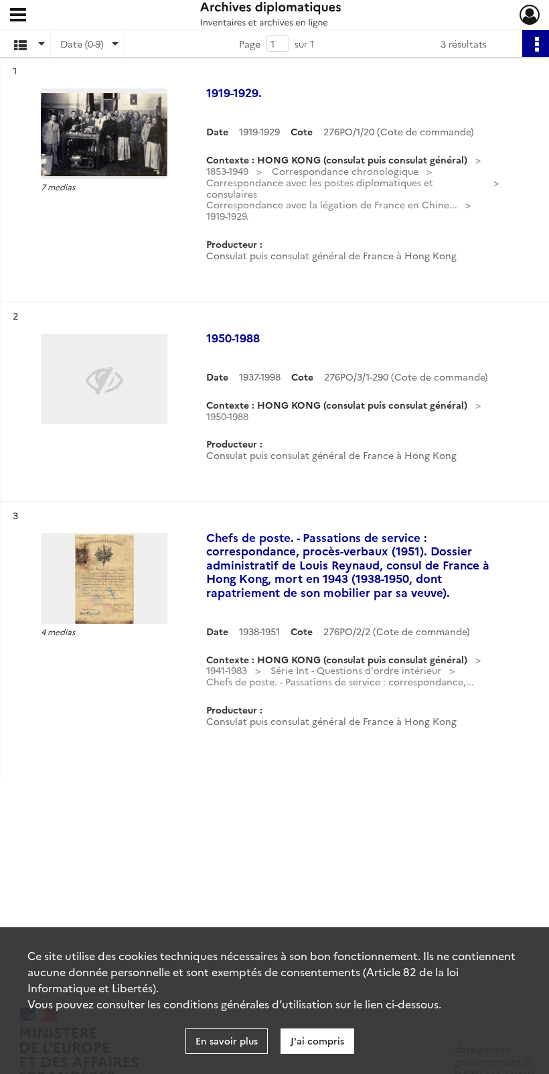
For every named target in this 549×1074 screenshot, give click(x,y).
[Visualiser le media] (104, 133)
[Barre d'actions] (535, 43)
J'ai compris (317, 1040)
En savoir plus (226, 1040)
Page (249, 43)
